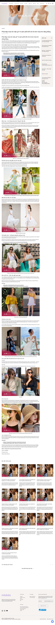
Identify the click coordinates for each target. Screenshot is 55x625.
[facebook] (2, 610)
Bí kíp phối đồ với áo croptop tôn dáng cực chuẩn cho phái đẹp (13, 53)
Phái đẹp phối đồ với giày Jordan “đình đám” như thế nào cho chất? (14, 443)
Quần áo (34, 3)
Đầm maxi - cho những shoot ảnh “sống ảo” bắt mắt (46, 51)
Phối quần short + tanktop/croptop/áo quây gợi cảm (47, 64)
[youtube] (7, 610)
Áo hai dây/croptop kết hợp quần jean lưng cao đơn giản (47, 41)
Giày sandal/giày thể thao (46, 83)
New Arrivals (17, 3)
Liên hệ (21, 598)
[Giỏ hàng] (52, 3)
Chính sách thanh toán (23, 608)
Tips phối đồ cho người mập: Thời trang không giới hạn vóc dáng (44, 505)
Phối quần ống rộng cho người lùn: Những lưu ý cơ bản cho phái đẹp (9, 480)
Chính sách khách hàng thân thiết (24, 607)
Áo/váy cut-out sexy (45, 73)
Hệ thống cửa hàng (22, 597)
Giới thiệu (21, 596)
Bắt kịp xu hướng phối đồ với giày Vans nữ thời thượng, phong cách (14, 442)
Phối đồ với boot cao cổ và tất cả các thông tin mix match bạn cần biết (44, 480)
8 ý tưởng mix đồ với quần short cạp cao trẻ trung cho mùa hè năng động (15, 242)
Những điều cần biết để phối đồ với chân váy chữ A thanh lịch (13, 285)
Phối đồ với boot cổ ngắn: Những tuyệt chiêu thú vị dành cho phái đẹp (9, 505)
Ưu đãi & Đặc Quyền (32, 597)
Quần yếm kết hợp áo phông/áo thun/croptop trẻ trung (47, 46)
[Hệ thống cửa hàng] (48, 3)
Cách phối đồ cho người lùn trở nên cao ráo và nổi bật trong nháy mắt (27, 480)
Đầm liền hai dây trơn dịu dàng (46, 60)
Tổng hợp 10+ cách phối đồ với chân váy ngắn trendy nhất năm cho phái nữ (15, 286)
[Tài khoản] (50, 3)
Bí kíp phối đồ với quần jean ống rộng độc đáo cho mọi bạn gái (27, 529)
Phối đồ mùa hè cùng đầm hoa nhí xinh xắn (46, 56)
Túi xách (43, 80)
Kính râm (43, 81)
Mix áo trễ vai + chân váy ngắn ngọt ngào (46, 69)
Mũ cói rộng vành (44, 82)
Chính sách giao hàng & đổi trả (24, 606)
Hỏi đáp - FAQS (22, 609)
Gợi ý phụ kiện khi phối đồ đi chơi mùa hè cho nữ (46, 78)
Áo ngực (25, 3)
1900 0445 (40, 601)
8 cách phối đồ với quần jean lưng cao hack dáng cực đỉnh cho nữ (14, 54)
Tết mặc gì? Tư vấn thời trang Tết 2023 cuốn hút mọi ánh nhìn (9, 553)
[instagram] (4, 610)
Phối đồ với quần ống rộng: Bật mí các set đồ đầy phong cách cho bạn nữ (45, 529)
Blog (20, 600)
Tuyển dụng (42, 3)
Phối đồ (3, 28)
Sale (38, 3)
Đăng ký (31, 596)
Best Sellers (11, 3)
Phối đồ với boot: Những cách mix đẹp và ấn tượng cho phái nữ (27, 505)
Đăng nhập (33, 596)
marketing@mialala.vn (48, 601)
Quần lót (30, 3)
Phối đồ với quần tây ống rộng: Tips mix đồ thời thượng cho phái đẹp (10, 529)
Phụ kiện (21, 3)
